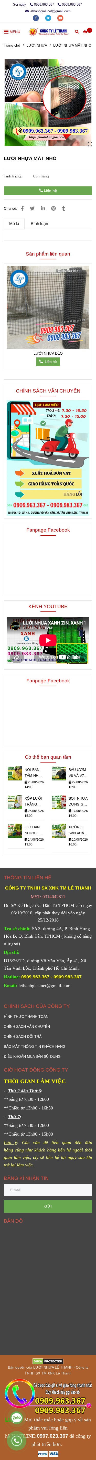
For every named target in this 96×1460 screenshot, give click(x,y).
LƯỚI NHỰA (36, 45)
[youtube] (60, 18)
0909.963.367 (44, 4)
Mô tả (14, 223)
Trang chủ (12, 45)
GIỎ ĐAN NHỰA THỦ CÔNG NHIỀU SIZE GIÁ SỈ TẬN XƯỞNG (34, 830)
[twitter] (48, 18)
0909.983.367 (72, 4)
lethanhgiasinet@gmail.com (50, 11)
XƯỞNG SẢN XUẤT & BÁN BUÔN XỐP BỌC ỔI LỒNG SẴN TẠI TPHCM (78, 830)
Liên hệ (50, 190)
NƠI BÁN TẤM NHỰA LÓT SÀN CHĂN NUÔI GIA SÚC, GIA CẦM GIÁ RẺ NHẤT (34, 773)
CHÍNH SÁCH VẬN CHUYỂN (48, 391)
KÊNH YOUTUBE (48, 606)
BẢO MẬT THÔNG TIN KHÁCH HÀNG (35, 1046)
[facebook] (36, 18)
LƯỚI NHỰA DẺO (48, 353)
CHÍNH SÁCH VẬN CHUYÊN (27, 1026)
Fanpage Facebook (48, 530)
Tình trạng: (13, 176)
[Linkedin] (43, 208)
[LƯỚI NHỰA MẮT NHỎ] (48, 31)
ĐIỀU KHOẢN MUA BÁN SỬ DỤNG (32, 1056)
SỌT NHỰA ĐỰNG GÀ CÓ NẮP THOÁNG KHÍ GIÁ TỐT (78, 801)
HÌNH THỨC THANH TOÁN (26, 1016)
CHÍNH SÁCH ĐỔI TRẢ (22, 1036)
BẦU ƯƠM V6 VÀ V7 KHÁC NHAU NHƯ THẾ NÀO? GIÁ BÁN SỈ (78, 773)
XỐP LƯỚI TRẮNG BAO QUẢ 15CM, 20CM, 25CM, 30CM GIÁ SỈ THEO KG (33, 801)
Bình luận (39, 223)
